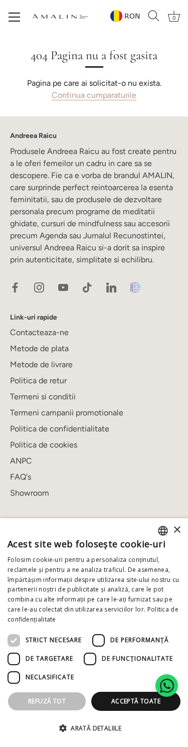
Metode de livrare (41, 364)
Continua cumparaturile (94, 95)
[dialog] (94, 632)
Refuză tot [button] (47, 701)
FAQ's (20, 477)
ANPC (21, 461)
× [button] (176, 530)
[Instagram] (39, 286)
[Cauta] (154, 16)
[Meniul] (14, 17)
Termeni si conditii (43, 396)
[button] (94, 728)
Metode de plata (39, 348)
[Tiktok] (87, 286)
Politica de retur (38, 380)
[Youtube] (63, 286)
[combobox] (163, 531)
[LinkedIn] (111, 286)
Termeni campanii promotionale (66, 412)
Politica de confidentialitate (59, 428)
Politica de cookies (43, 445)
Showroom (29, 493)
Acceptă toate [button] (135, 701)
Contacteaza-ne (39, 332)
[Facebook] (15, 286)
